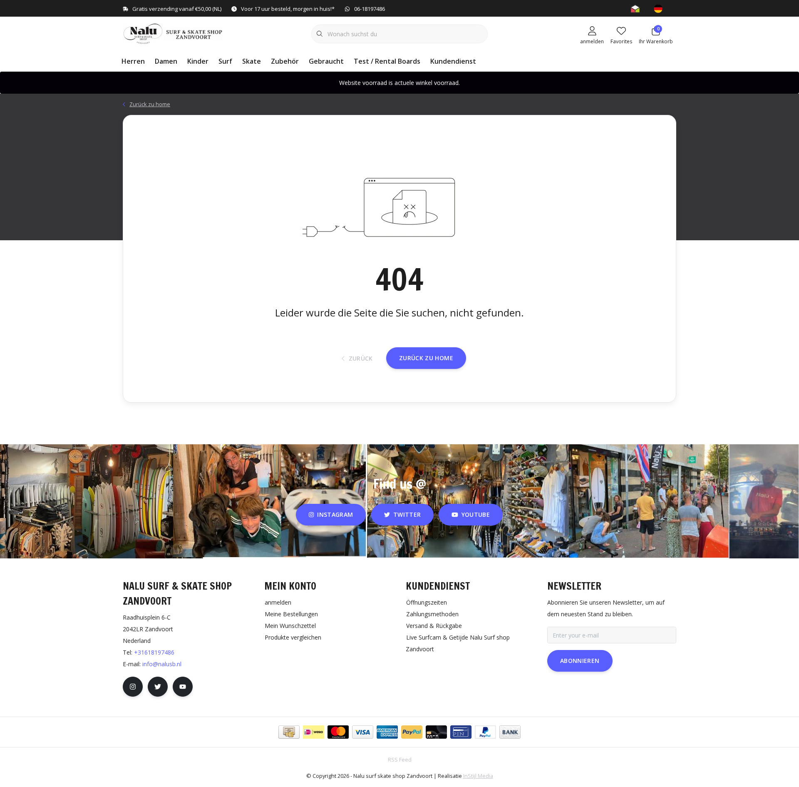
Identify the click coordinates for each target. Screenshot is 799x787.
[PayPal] (411, 732)
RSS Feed (400, 759)
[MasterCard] (338, 732)
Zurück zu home (426, 358)
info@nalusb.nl (161, 664)
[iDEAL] (313, 732)
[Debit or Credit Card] (436, 732)
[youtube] (183, 687)
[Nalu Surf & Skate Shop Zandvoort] (174, 32)
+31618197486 (154, 652)
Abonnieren (580, 661)
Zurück (360, 358)
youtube (476, 514)
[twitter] (158, 687)
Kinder (197, 61)
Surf (225, 61)
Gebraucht (326, 61)
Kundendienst (453, 61)
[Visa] (362, 732)
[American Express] (387, 732)
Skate (251, 61)
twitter (407, 514)
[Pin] (460, 732)
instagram (335, 514)
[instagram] (133, 687)
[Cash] (289, 732)
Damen (166, 61)
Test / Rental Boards (387, 61)
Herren (133, 61)
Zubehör (285, 61)
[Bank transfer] (510, 732)
